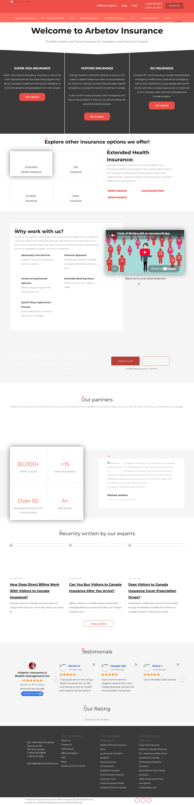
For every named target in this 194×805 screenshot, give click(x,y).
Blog (124, 5)
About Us (65, 740)
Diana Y (157, 665)
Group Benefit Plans (153, 190)
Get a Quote (32, 97)
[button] (178, 17)
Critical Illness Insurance (112, 774)
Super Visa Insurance (149, 745)
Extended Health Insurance (31, 169)
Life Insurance (76, 169)
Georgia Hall (118, 665)
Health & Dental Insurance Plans (113, 747)
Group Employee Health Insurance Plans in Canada (113, 785)
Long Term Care (108, 779)
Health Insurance (117, 190)
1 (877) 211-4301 (153, 7)
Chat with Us (155, 361)
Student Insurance (31, 198)
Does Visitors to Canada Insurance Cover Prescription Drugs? (152, 591)
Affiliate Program (107, 5)
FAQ (134, 5)
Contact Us (174, 5)
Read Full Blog (99, 623)
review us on (30, 693)
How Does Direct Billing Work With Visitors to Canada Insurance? (34, 591)
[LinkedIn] (137, 800)
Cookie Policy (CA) (147, 787)
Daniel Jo (74, 665)
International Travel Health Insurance (152, 772)
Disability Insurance (110, 770)
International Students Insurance (150, 764)
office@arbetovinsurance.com (43, 763)
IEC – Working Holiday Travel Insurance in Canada (153, 755)
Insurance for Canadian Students (111, 755)
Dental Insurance (117, 197)
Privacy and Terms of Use (73, 766)
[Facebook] (149, 800)
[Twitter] (143, 800)
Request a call (125, 361)
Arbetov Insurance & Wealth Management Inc (32, 674)
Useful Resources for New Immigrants (151, 781)
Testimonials (67, 749)
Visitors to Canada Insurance (153, 749)
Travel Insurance (76, 198)
